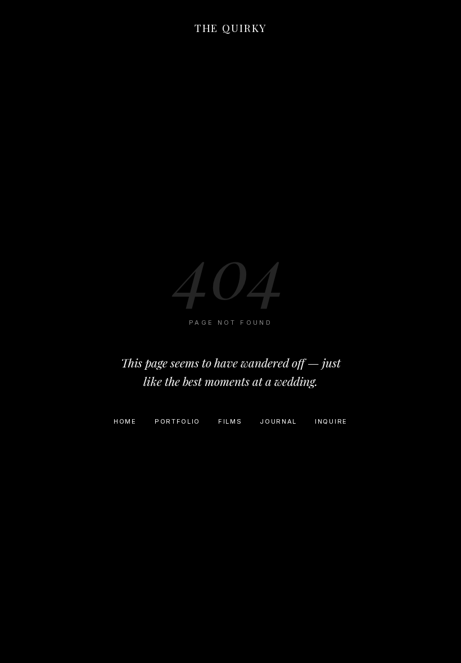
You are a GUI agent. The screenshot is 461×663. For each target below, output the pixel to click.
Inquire (331, 421)
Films (230, 421)
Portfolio (177, 421)
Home (125, 421)
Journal (278, 421)
